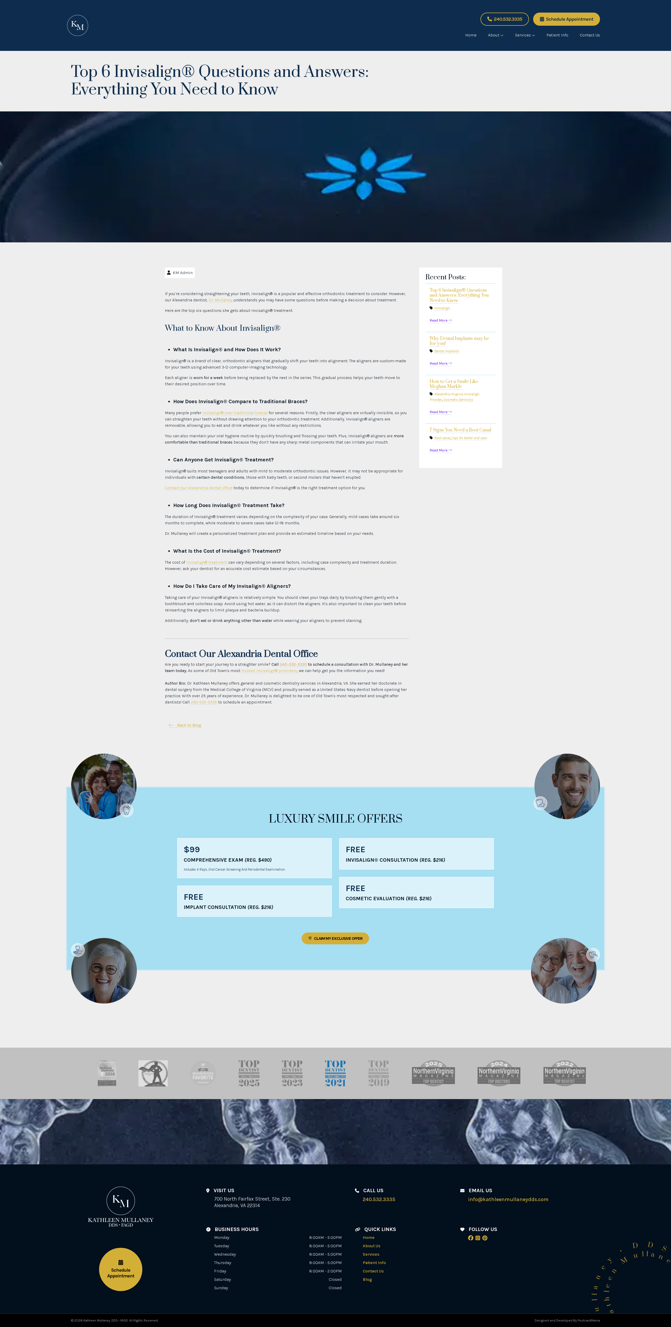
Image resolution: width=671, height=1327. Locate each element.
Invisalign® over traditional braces (235, 412)
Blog (367, 1279)
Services (523, 35)
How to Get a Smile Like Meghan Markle (454, 384)
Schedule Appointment (569, 19)
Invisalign (442, 308)
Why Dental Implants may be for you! (459, 341)
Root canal (442, 438)
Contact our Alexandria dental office (198, 487)
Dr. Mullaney (220, 299)
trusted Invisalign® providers (269, 670)
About (493, 35)
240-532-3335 (293, 664)
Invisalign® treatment (206, 562)
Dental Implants (446, 351)
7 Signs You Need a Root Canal (460, 430)
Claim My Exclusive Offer (338, 938)
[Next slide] (583, 1073)
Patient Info (557, 35)
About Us (371, 1245)
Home (471, 35)
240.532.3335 (508, 19)
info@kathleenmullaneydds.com (508, 1199)
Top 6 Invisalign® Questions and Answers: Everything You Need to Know (459, 295)
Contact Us (590, 35)
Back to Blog (189, 725)
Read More (439, 320)
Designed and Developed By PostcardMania (567, 1320)
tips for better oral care (469, 438)
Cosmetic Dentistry (458, 399)
